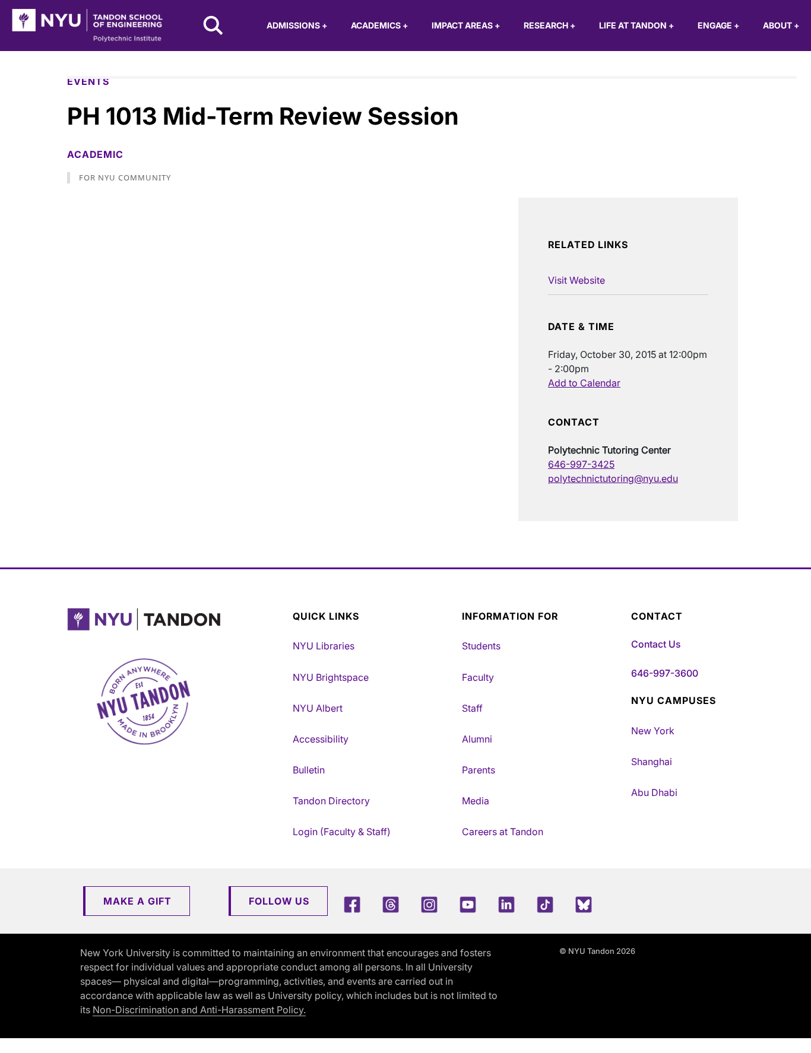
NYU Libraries (323, 646)
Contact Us (655, 644)
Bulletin (309, 770)
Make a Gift (137, 901)
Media (475, 801)
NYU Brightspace (331, 677)
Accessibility (321, 739)
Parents (478, 770)
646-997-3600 (664, 673)
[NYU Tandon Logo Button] (177, 619)
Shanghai (651, 761)
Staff (472, 708)
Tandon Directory (331, 801)
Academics (379, 25)
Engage (718, 25)
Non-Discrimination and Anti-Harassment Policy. (199, 1010)
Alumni (477, 739)
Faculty (478, 677)
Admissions (297, 25)
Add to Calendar (584, 383)
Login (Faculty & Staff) (342, 832)
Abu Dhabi (654, 792)
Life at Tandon (636, 25)
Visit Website (576, 280)
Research (549, 25)
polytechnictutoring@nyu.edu (613, 478)
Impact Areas (466, 25)
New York (652, 731)
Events (88, 81)
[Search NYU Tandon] (214, 27)
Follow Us (279, 901)
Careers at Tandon (502, 832)
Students (481, 646)
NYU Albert (318, 708)
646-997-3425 (581, 464)
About (781, 25)
